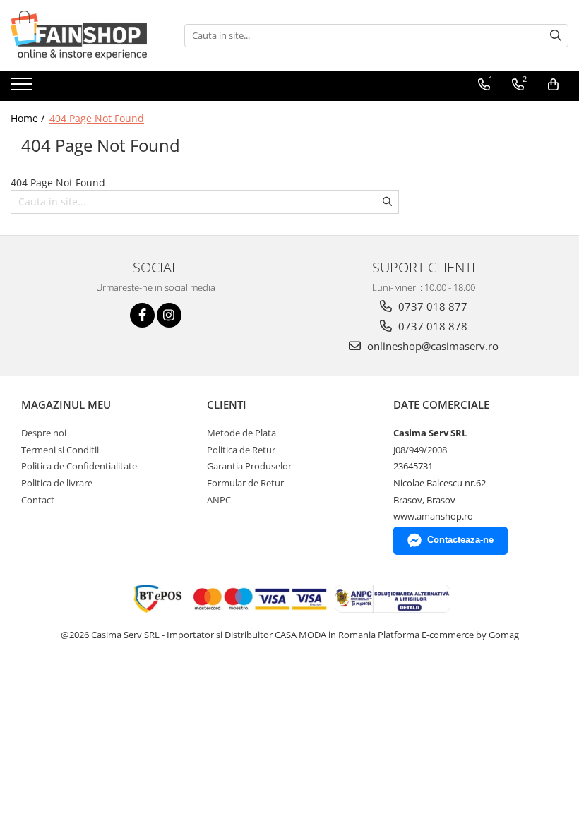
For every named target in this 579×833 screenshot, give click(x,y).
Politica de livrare (56, 483)
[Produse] (23, 88)
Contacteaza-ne (460, 539)
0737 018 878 (431, 326)
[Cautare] (555, 35)
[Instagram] (169, 315)
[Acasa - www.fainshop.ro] (81, 35)
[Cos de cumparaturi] (553, 85)
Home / (29, 118)
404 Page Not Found (96, 118)
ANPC (219, 499)
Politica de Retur (241, 449)
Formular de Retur (245, 483)
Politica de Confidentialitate (79, 466)
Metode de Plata (241, 432)
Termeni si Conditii (60, 449)
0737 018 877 (431, 306)
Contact (37, 499)
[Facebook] (142, 315)
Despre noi (43, 432)
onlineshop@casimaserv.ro (431, 346)
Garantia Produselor (249, 466)
